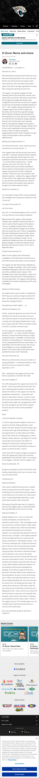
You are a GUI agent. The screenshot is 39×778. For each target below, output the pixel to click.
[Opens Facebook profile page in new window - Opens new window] (10, 64)
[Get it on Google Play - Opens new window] (26, 732)
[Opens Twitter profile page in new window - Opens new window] (13, 64)
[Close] (36, 35)
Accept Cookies (19, 774)
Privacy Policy (12, 760)
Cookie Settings (19, 763)
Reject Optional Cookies (19, 769)
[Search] (33, 26)
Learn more (19, 43)
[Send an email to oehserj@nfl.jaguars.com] (16, 64)
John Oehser (12, 59)
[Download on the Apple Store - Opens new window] (13, 732)
